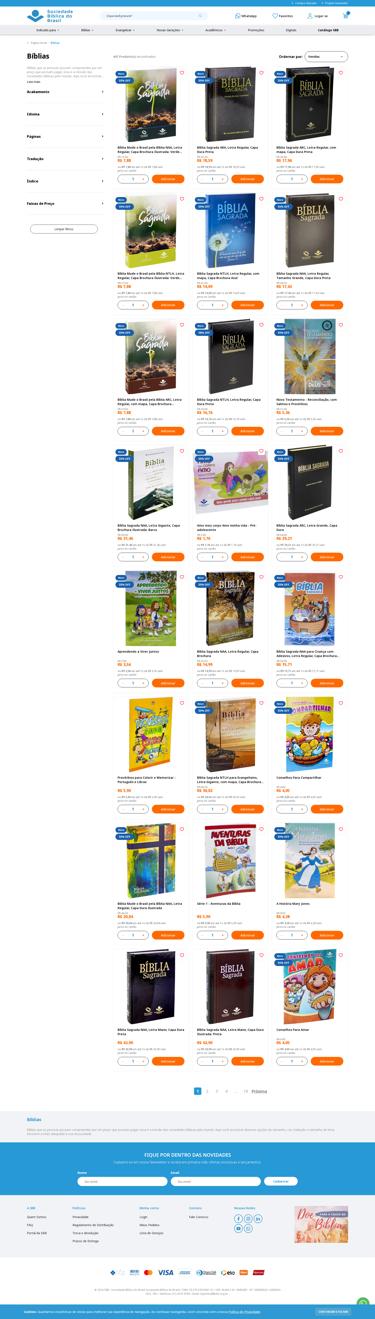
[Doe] (321, 1224)
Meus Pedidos (150, 1225)
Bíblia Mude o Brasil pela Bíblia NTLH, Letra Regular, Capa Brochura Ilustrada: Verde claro (151, 275)
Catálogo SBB (328, 30)
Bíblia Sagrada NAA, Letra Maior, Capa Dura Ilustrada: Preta (230, 1032)
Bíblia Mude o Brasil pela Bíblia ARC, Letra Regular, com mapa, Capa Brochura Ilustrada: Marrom (150, 402)
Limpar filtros (63, 229)
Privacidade (80, 1217)
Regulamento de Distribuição (93, 1225)
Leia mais (33, 82)
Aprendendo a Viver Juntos (138, 651)
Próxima (259, 1091)
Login (143, 1217)
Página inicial (39, 43)
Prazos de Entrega (85, 1241)
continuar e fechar (333, 1312)
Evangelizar (124, 30)
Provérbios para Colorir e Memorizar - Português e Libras (147, 779)
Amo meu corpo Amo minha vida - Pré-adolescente (227, 527)
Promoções (256, 30)
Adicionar (168, 179)
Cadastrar (281, 1181)
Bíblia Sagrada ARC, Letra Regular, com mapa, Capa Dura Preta (306, 149)
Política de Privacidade (244, 1312)
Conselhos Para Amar (292, 1030)
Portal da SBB (37, 1233)
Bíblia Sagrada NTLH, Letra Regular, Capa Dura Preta (229, 402)
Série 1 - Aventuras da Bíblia (218, 904)
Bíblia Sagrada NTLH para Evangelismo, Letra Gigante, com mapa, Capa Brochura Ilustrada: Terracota (229, 779)
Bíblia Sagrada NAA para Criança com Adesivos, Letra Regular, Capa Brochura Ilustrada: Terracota (306, 653)
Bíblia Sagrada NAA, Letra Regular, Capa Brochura (227, 653)
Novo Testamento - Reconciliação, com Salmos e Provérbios (306, 402)
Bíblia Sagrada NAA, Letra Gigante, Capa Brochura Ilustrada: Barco (149, 527)
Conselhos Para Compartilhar (298, 777)
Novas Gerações (169, 30)
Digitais (291, 30)
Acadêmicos (215, 30)
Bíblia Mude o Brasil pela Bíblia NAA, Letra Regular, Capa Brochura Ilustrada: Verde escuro (150, 149)
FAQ (30, 1225)
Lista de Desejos (151, 1233)
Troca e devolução (85, 1233)
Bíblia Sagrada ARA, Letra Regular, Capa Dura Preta (227, 149)
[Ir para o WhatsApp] (363, 1303)
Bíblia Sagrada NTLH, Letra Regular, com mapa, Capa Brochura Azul (228, 275)
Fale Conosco (198, 1217)
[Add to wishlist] (182, 73)
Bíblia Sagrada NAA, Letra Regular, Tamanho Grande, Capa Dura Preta (303, 275)
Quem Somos (36, 1217)
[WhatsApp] (246, 15)
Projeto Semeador (336, 3)
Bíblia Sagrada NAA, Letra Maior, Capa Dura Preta (151, 1032)
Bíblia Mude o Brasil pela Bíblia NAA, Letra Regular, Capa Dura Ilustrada (150, 906)
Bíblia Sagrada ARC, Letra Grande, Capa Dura (306, 527)
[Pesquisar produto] (202, 17)
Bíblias (86, 30)
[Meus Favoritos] (283, 15)
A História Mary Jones (292, 904)
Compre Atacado (306, 3)
